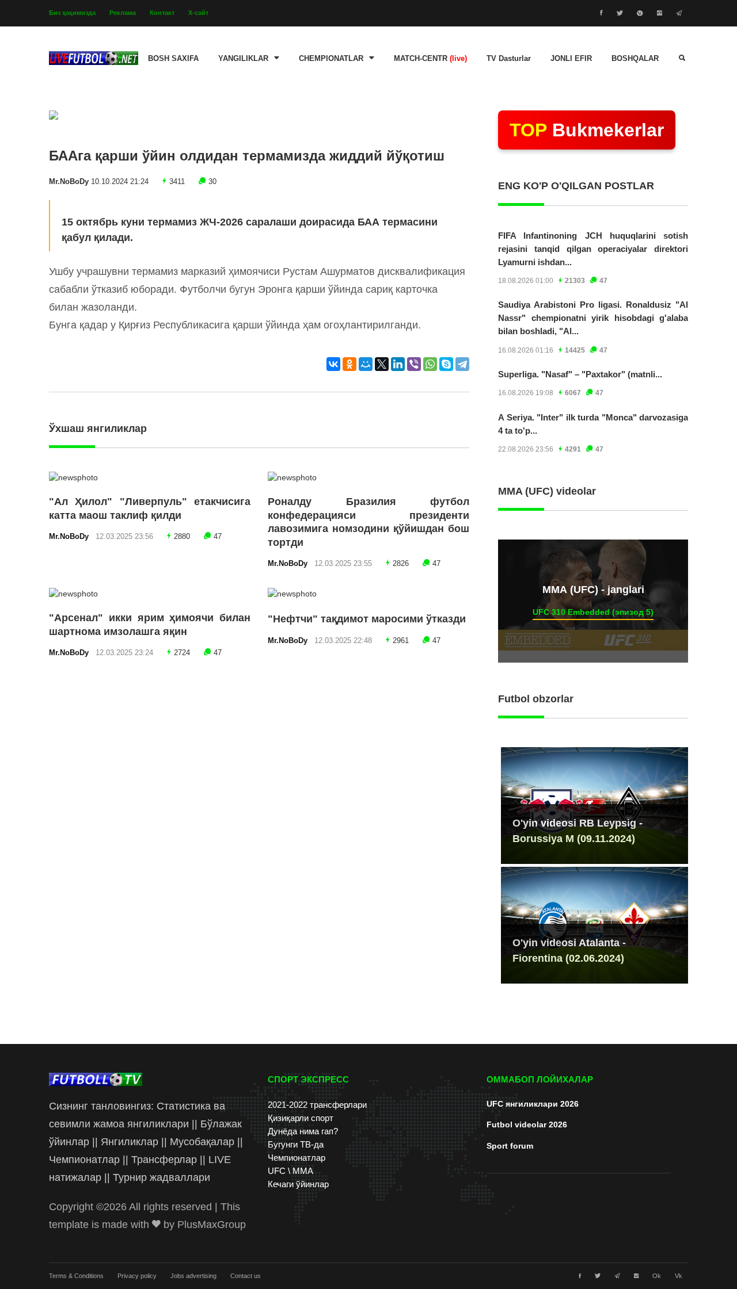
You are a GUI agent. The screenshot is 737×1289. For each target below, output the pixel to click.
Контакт (162, 12)
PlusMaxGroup (211, 1224)
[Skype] (446, 364)
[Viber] (414, 364)
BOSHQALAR (635, 59)
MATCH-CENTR (430, 59)
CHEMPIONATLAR (331, 59)
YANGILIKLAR (243, 59)
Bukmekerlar (587, 130)
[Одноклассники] (349, 364)
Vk (678, 1275)
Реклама (122, 12)
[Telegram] (462, 364)
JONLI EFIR (571, 59)
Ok (656, 1275)
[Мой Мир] (366, 364)
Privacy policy (137, 1275)
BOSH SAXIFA (173, 59)
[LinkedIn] (398, 364)
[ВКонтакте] (333, 364)
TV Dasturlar (509, 59)
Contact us (245, 1275)
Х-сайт (198, 12)
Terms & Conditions (76, 1275)
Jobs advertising (193, 1275)
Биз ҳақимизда (72, 12)
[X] (382, 364)
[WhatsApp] (430, 364)
